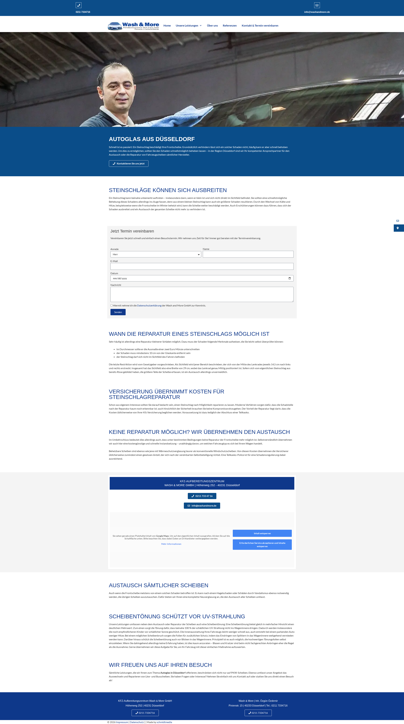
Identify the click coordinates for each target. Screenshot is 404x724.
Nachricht (115, 284)
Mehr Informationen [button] (171, 544)
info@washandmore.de (317, 12)
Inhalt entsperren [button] (262, 533)
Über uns (212, 25)
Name (206, 248)
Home (167, 25)
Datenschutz (137, 722)
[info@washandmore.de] (317, 5)
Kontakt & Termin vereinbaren (260, 25)
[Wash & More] (133, 25)
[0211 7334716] (78, 5)
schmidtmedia (164, 722)
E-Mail (114, 260)
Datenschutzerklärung (149, 305)
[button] (399, 220)
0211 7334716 (83, 12)
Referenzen (230, 25)
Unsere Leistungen (187, 25)
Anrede (114, 248)
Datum (114, 273)
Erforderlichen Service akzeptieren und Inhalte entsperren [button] (262, 545)
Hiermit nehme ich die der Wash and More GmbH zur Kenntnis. (159, 305)
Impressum (122, 722)
